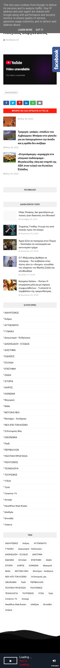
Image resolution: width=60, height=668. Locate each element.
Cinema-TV (10, 493)
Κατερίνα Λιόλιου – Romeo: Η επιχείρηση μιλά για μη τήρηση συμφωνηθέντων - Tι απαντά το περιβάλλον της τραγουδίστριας (35, 286)
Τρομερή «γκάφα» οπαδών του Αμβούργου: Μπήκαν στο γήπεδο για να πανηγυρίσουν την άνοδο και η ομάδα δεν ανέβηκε (37, 137)
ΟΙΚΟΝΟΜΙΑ (10, 437)
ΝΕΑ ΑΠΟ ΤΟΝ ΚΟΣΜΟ (16, 425)
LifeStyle (8, 512)
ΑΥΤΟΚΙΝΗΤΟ (11, 325)
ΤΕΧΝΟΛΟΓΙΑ (11, 468)
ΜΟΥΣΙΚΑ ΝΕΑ (12, 412)
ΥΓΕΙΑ (7, 481)
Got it (39, 29)
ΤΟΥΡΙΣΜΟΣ (10, 474)
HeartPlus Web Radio (15, 506)
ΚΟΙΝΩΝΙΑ (9, 393)
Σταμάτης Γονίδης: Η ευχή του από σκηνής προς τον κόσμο (36, 228)
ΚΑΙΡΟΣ (8, 387)
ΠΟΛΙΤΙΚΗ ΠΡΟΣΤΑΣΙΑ (16, 456)
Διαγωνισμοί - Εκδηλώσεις (17, 337)
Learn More (25, 29)
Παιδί (7, 443)
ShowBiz (9, 518)
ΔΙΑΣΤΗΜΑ (10, 350)
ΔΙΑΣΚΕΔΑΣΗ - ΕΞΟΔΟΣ (17, 344)
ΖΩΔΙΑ (7, 375)
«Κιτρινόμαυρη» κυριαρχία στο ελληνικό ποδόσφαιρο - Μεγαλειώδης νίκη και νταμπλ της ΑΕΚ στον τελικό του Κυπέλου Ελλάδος (37, 161)
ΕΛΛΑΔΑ (9, 362)
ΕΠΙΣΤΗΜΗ (10, 368)
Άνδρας (8, 319)
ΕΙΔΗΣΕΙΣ (9, 356)
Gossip (8, 499)
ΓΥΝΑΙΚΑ (9, 331)
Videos (8, 524)
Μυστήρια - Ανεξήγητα (15, 418)
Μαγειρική (9, 400)
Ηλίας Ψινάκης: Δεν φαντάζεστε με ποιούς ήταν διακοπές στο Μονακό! (37, 213)
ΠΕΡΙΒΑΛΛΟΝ (11, 449)
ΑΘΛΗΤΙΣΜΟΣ (11, 92)
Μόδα (7, 406)
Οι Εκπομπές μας (13, 431)
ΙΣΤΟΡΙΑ (8, 381)
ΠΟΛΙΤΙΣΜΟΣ (11, 462)
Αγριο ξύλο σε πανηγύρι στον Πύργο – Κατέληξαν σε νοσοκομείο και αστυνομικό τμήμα (37, 244)
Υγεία (7, 487)
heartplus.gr (12, 39)
